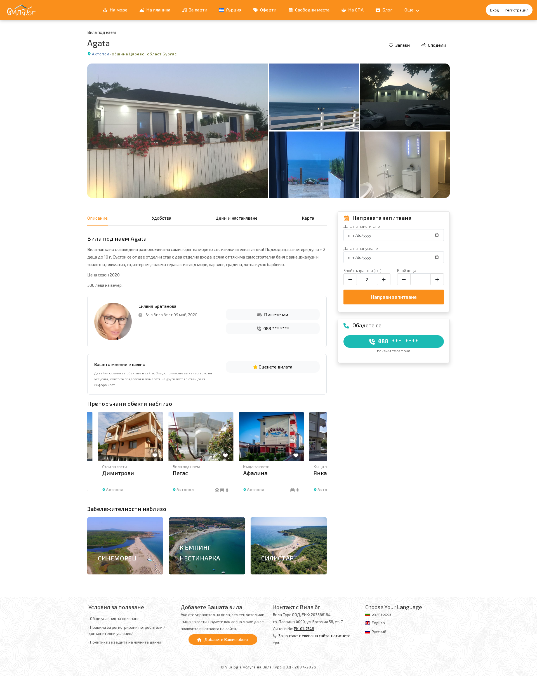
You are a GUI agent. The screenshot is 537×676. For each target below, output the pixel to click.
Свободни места (311, 9)
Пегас (169, 473)
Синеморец (117, 558)
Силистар (277, 558)
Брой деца (406, 270)
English (378, 622)
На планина (157, 9)
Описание (97, 217)
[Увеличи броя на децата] (437, 279)
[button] (319, 457)
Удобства (161, 217)
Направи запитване (394, 297)
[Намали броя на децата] (404, 279)
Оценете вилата (275, 366)
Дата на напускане (360, 248)
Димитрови (107, 473)
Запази (402, 45)
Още (409, 9)
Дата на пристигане (361, 226)
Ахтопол (100, 53)
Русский (379, 631)
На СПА (355, 9)
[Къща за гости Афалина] (260, 436)
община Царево (128, 53)
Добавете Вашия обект (226, 639)
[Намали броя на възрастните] (350, 279)
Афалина (244, 473)
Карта (308, 217)
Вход (494, 10)
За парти (197, 9)
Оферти (267, 9)
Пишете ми (275, 314)
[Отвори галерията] (268, 131)
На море (118, 9)
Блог (386, 9)
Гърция (233, 9)
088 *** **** (275, 328)
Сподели (436, 45)
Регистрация (516, 10)
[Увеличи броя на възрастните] (383, 279)
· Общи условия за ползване (114, 618)
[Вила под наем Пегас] (190, 436)
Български (381, 614)
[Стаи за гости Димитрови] (119, 436)
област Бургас (162, 53)
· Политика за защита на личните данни (124, 642)
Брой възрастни (362, 270)
